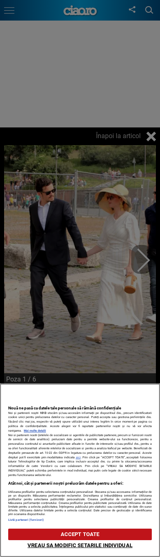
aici (78, 457)
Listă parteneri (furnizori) (26, 520)
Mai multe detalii (35, 430)
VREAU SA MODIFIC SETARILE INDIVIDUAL (80, 545)
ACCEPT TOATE (80, 534)
